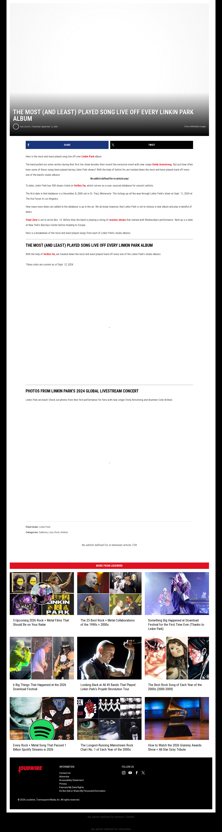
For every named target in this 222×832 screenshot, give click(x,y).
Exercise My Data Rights (71, 787)
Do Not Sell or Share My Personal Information (82, 791)
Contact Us (65, 773)
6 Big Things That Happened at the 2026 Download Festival (39, 687)
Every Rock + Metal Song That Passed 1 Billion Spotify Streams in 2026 (39, 747)
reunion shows (117, 219)
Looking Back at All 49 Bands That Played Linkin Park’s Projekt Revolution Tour (107, 687)
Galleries (43, 532)
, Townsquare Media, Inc (47, 799)
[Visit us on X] (144, 773)
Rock (56, 532)
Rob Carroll (25, 126)
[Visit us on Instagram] (125, 773)
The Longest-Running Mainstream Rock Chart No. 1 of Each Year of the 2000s (106, 747)
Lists (51, 532)
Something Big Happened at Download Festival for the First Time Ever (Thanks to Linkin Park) (176, 624)
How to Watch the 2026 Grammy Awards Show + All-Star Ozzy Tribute (175, 747)
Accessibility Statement (71, 780)
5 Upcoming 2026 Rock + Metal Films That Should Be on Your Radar (41, 622)
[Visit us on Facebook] (138, 773)
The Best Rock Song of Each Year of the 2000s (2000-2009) (175, 687)
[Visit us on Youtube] (131, 773)
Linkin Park (88, 156)
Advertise (64, 776)
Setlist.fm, (80, 185)
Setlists (64, 532)
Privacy (63, 783)
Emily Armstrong (162, 164)
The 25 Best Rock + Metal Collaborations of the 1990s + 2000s (107, 622)
